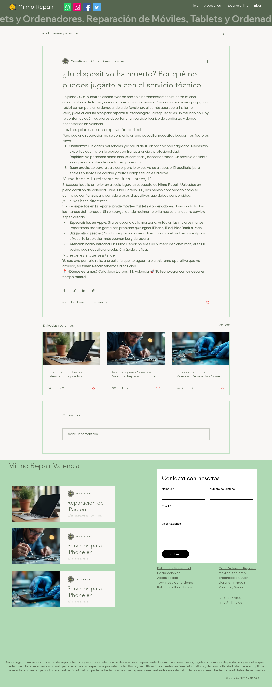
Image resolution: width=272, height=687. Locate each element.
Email (166, 506)
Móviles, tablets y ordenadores (62, 33)
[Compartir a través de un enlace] (93, 290)
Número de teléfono (222, 488)
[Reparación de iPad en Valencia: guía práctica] (71, 348)
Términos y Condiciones (175, 582)
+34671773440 (231, 598)
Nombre (168, 488)
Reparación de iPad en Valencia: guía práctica (65, 374)
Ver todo (224, 324)
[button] (224, 33)
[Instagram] (77, 7)
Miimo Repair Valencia (43, 465)
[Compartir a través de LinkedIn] (84, 290)
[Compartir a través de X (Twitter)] (74, 290)
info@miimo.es (231, 602)
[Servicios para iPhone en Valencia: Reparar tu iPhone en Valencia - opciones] (136, 348)
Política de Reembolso (174, 587)
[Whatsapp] (67, 7)
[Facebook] (87, 7)
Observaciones (171, 523)
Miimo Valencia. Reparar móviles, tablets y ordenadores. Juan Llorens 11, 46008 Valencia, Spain (237, 578)
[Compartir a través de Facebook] (64, 290)
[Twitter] (97, 7)
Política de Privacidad (174, 568)
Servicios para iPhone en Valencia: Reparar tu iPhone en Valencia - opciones (134, 374)
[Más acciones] (207, 61)
